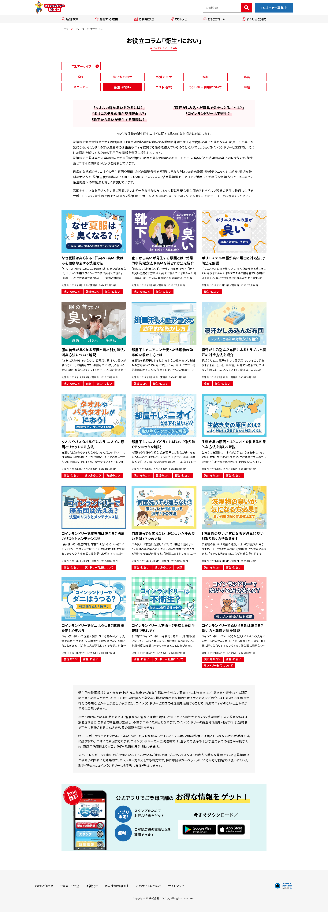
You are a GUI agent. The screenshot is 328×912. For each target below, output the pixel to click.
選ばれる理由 (108, 19)
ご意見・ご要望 (70, 886)
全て (81, 77)
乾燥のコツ (164, 77)
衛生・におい (122, 87)
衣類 (205, 77)
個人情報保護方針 (117, 886)
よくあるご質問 (256, 19)
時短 (247, 87)
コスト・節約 (164, 87)
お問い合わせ (44, 886)
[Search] (246, 7)
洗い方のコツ (122, 77)
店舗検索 (72, 19)
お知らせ (181, 19)
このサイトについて (149, 886)
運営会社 (92, 886)
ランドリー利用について (205, 87)
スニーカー (81, 87)
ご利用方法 (147, 19)
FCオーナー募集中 (274, 7)
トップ (65, 29)
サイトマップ (176, 886)
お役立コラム (217, 19)
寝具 (247, 77)
